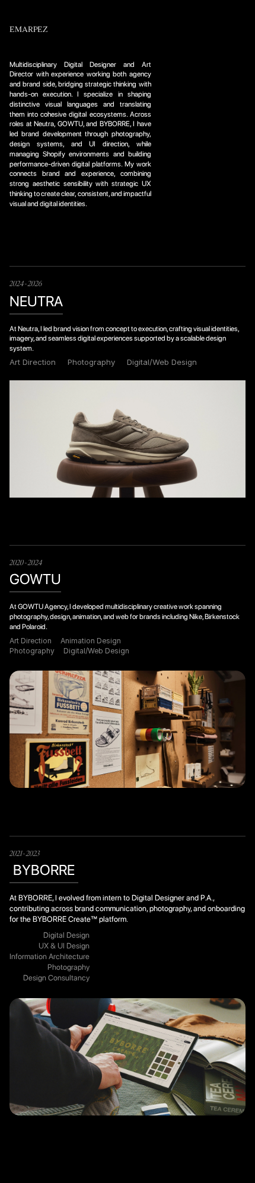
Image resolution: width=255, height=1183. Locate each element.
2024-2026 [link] (25, 284)
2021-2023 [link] (24, 854)
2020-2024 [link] (26, 563)
